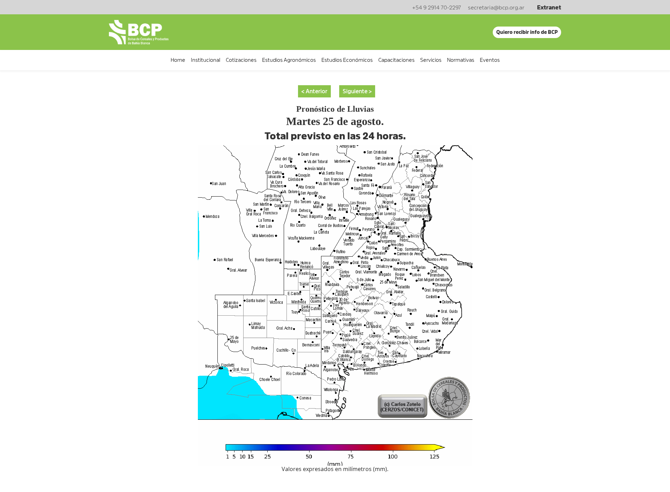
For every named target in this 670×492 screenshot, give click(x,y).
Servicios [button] (430, 60)
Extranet (549, 7)
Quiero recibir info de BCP (527, 32)
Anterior (316, 91)
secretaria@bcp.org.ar (496, 7)
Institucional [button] (205, 60)
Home (178, 60)
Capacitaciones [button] (396, 60)
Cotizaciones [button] (241, 60)
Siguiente (355, 91)
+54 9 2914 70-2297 (436, 7)
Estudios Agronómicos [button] (289, 60)
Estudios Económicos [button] (347, 60)
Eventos (490, 60)
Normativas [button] (460, 60)
